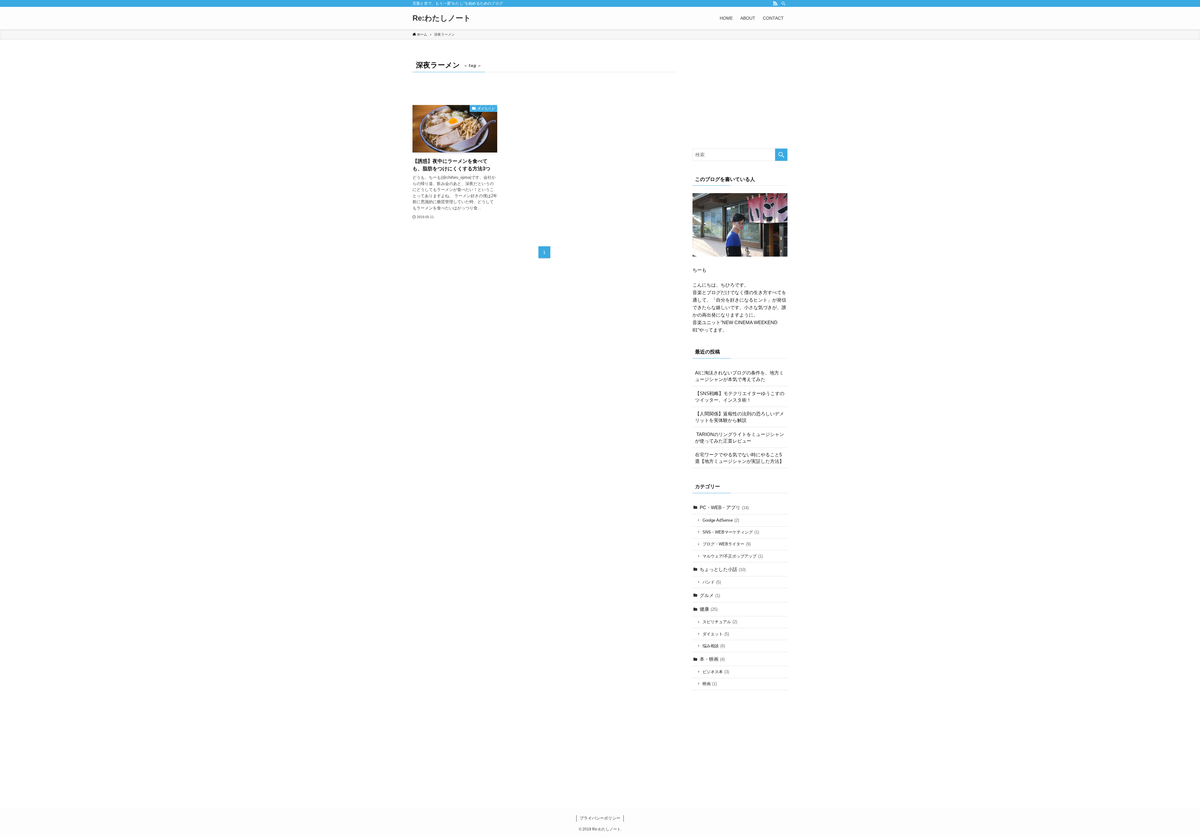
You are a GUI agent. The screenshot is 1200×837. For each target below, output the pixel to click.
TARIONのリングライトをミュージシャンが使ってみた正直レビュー (739, 438)
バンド (711, 582)
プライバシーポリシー (600, 818)
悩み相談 (713, 646)
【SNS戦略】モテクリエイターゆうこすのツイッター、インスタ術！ (739, 397)
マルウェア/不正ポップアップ (732, 556)
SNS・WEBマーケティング (730, 532)
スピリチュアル (719, 621)
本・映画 (712, 659)
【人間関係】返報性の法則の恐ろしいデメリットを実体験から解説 (739, 417)
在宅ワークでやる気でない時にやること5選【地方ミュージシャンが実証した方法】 (739, 458)
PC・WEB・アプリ (724, 507)
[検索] (783, 3)
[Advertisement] (740, 98)
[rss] (775, 3)
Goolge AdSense (720, 520)
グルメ (710, 595)
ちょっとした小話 (723, 569)
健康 (709, 609)
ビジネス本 (715, 671)
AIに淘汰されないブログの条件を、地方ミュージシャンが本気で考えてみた (739, 376)
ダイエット (715, 634)
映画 (709, 683)
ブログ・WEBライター (726, 544)
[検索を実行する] (781, 154)
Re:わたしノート (441, 18)
